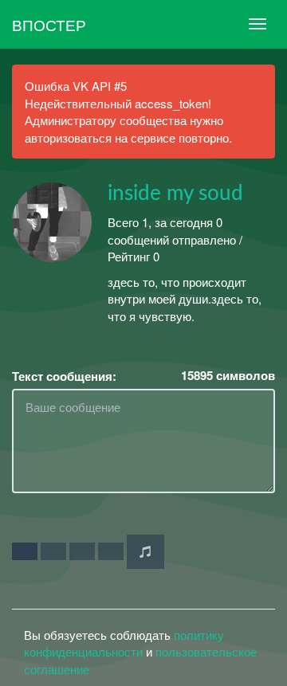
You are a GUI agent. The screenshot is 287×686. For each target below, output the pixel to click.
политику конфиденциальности (124, 643)
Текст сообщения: (64, 376)
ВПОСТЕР (49, 24)
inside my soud (175, 193)
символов (228, 375)
